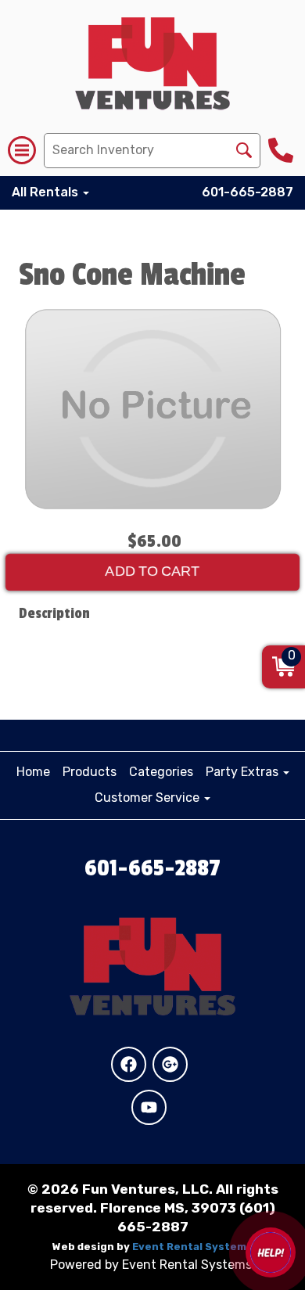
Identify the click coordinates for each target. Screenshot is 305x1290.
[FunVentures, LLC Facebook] (128, 1064)
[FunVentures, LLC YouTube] (149, 1107)
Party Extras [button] (244, 771)
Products (90, 771)
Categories (161, 771)
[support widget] (271, 1252)
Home (33, 771)
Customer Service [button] (149, 797)
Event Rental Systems (192, 1246)
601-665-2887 (247, 192)
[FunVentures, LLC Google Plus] (170, 1064)
